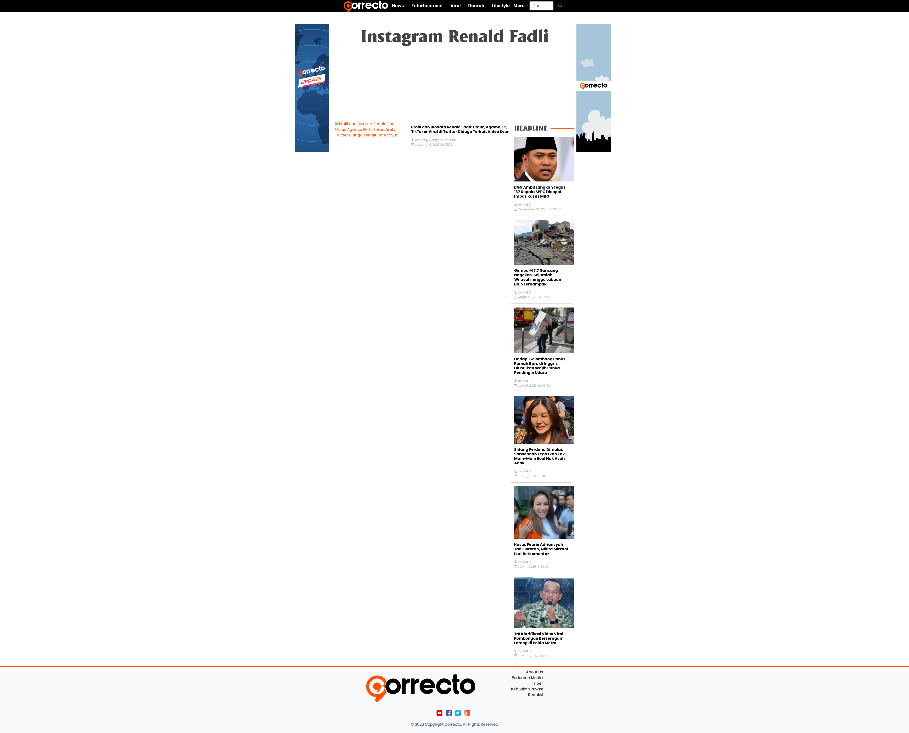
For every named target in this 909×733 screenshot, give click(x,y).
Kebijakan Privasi (527, 689)
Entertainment (427, 6)
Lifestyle (501, 6)
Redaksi (535, 695)
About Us (534, 672)
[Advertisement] (454, 85)
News (398, 6)
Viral (455, 6)
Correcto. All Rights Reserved (471, 724)
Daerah (476, 6)
